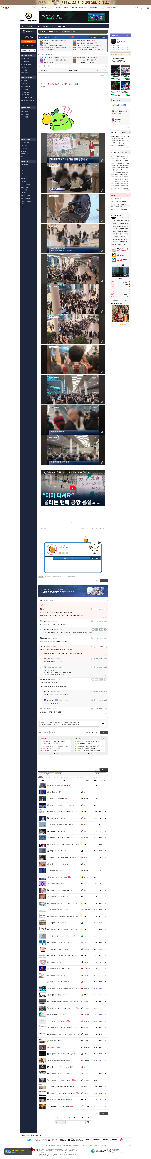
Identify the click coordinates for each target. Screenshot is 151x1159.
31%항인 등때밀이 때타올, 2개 (118, 207)
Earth (85, 811)
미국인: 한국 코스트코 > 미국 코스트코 (61, 936)
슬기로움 (86, 1027)
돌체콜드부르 (87, 1047)
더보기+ (70, 738)
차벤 (22, 170)
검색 (34, 50)
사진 (88, 777)
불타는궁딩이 (44, 70)
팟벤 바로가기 (24, 165)
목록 (99, 75)
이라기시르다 (87, 968)
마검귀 (85, 942)
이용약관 (59, 1145)
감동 (99, 777)
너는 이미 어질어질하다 (57, 981)
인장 (49, 558)
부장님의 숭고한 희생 (57, 949)
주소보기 (41, 66)
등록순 (47, 600)
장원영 (53, 1047)
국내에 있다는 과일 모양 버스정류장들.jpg (62, 903)
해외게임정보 (24, 178)
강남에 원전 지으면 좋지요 (58, 1021)
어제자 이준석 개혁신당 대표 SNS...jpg (61, 955)
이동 (106, 617)
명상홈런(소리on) (56, 1040)
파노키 (85, 923)
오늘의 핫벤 (24, 145)
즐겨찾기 (59, 773)
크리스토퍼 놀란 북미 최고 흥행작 (60, 837)
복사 (46, 66)
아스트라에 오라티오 (26, 201)
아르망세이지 (87, 909)
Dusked (85, 1086)
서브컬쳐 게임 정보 (25, 184)
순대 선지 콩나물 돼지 (57, 798)
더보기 (67, 553)
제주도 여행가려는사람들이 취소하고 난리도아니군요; (65, 988)
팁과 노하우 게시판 (25, 67)
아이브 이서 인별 (56, 831)
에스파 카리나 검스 (56, 851)
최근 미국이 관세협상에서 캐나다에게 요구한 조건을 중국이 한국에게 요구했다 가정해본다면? (75, 1086)
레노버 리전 (24, 190)
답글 (103, 617)
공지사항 (104, 1145)
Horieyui (86, 995)
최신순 (51, 600)
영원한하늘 (86, 949)
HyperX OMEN (25, 187)
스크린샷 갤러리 (25, 114)
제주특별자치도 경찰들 (57, 909)
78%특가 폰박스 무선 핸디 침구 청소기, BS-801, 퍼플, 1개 (120, 201)
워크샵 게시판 (24, 89)
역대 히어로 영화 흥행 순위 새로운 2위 (61, 857)
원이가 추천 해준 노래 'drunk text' (60, 1106)
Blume (85, 981)
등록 (103, 723)
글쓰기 (104, 769)
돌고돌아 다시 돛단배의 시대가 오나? (61, 1080)
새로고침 (105, 600)
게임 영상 (23, 181)
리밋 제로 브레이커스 (26, 195)
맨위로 (97, 732)
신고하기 (91, 528)
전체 (40, 777)
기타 (104, 777)
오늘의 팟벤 (24, 148)
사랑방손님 (86, 1040)
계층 (94, 777)
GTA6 (22, 204)
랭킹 (65, 558)
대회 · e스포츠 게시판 (26, 64)
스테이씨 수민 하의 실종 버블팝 (59, 896)
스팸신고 (97, 528)
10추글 (51, 773)
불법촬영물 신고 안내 (87, 1145)
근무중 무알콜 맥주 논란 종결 (59, 1099)
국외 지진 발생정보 (56, 975)
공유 (83, 528)
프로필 (57, 558)
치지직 (22, 167)
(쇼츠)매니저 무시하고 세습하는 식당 (61, 1067)
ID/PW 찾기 (31, 45)
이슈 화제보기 (102, 37)
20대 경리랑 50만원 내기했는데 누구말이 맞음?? (64, 844)
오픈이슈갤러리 (104, 66)
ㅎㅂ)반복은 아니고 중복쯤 (58, 1060)
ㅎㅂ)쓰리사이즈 (55, 1014)
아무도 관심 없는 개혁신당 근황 (59, 968)
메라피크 (86, 798)
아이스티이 (86, 1106)
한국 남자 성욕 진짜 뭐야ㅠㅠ (59, 877)
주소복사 (41, 576)
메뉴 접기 (95, 558)
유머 (62, 777)
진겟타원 (86, 1001)
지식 (83, 777)
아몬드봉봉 (86, 1014)
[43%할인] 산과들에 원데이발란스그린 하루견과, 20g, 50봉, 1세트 (120, 209)
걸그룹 (22, 173)
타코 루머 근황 (55, 870)
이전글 (52, 732)
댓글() (103, 75)
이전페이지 (90, 732)
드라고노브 (86, 1008)
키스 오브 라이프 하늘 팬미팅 (59, 864)
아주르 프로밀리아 (25, 198)
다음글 (45, 732)
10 (85, 1117)
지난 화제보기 (93, 37)
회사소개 (46, 1145)
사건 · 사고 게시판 (25, 95)
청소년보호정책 (76, 1145)
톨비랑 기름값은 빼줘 (57, 995)
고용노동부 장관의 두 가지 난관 (59, 1073)
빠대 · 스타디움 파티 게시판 (27, 100)
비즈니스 (53, 1145)
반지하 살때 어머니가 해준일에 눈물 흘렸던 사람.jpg (65, 811)
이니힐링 (63, 553)
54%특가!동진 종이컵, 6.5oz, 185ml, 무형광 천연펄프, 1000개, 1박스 (120, 198)
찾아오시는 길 (97, 1145)
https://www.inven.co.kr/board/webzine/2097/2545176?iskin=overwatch (60, 576)
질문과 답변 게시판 (25, 86)
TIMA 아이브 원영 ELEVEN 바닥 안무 (61, 805)
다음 (88, 1117)
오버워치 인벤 (30, 31)
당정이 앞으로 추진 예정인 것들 (59, 942)
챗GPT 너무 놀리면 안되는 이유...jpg (61, 1054)
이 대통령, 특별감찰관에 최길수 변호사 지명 (63, 916)
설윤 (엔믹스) (55, 792)
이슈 (47, 777)
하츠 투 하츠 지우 (56, 883)
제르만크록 (86, 988)
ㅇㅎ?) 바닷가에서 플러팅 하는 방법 (60, 824)
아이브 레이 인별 (56, 818)
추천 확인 (102, 528)
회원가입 (24, 45)
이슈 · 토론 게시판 (25, 92)
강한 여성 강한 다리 (56, 923)
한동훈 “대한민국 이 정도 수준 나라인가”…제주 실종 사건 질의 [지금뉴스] (70, 929)
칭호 (73, 558)
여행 (22, 176)
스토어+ (128, 54)
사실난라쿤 (86, 962)
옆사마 (85, 1067)
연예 (55, 777)
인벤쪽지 (60, 553)
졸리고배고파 (87, 1021)
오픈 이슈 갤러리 (25, 142)
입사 (85, 785)
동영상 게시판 (24, 117)
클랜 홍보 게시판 (25, 103)
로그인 (136, 7)
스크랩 (86, 528)
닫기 (32, 1148)
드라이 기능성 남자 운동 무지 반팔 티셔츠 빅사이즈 (120, 204)
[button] (54, 753)
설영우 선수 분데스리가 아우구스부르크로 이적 (63, 1027)
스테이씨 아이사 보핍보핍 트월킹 (60, 890)
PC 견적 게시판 (24, 154)
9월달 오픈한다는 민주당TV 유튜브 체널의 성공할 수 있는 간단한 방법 (69, 1034)
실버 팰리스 (24, 192)
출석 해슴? (54, 962)
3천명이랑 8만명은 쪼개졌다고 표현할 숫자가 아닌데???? (66, 1093)
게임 (78, 777)
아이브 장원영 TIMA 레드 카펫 (59, 785)
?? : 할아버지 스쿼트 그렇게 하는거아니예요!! (63, 1008)
